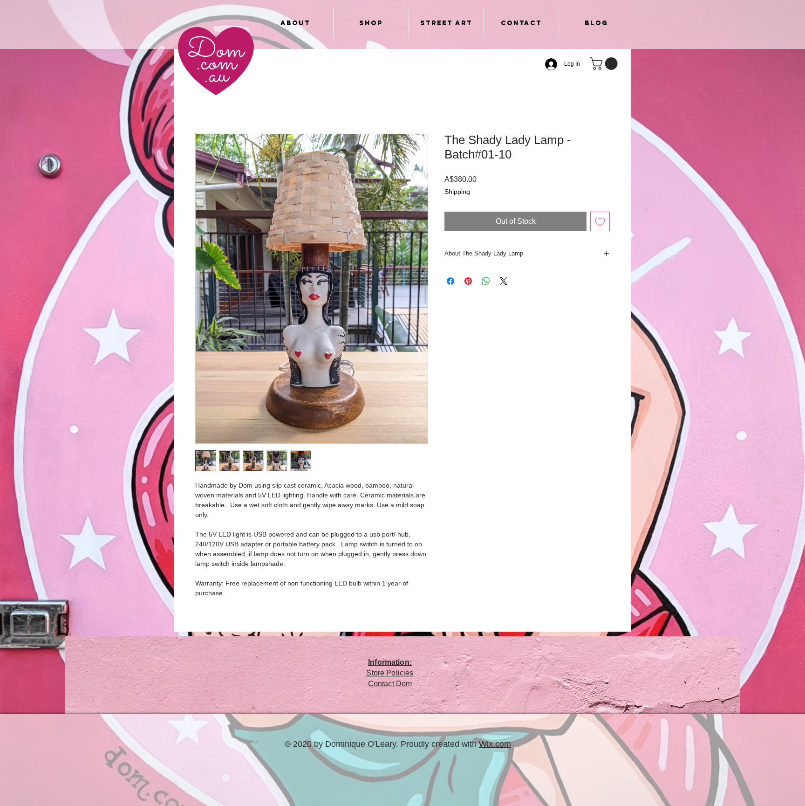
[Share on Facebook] (450, 281)
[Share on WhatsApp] (485, 281)
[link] (605, 63)
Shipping (457, 191)
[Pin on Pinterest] (468, 281)
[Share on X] (503, 281)
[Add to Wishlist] (600, 221)
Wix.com (495, 744)
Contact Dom (390, 684)
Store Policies (389, 673)
